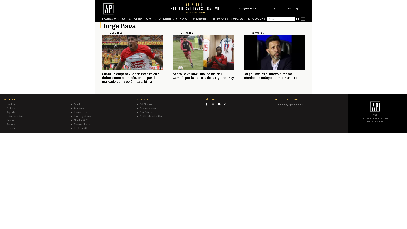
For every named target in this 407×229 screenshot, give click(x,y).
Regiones (11, 124)
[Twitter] (214, 104)
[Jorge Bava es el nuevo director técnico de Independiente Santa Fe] (274, 89)
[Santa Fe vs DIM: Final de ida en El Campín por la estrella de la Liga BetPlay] (203, 89)
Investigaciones (82, 116)
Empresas (11, 128)
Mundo (10, 120)
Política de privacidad (150, 116)
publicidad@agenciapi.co (289, 104)
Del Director (146, 104)
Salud (77, 104)
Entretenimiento (15, 116)
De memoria (80, 112)
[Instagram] (226, 104)
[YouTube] (221, 104)
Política (10, 108)
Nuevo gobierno (82, 124)
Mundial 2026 (81, 120)
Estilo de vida (81, 128)
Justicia (10, 104)
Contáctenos (146, 112)
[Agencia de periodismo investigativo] (133, 8)
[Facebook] (209, 104)
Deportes (11, 112)
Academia (79, 108)
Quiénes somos (147, 108)
